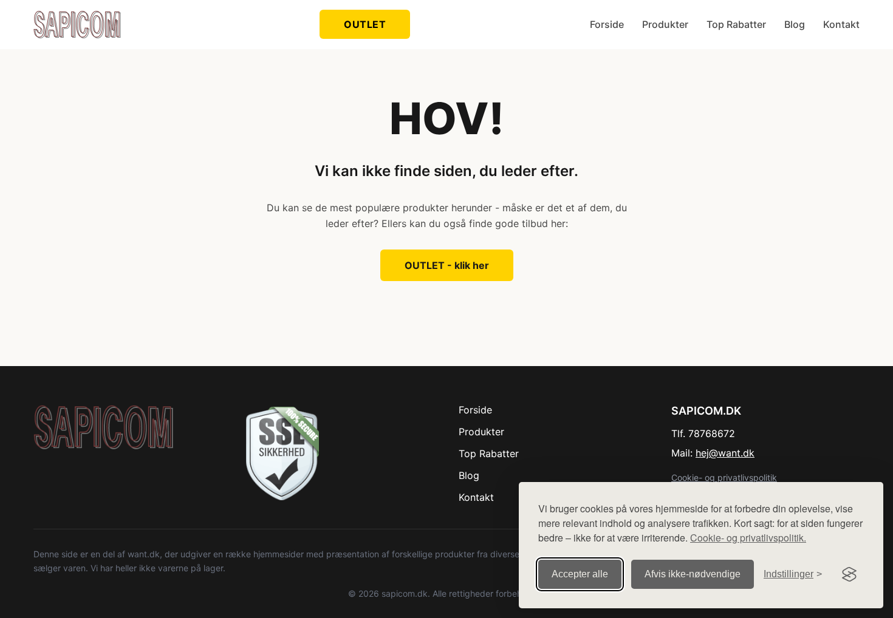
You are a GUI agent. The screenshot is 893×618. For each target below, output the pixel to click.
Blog (794, 24)
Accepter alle (580, 574)
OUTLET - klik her (447, 265)
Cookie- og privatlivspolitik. (748, 538)
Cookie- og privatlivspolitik (724, 477)
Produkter (665, 24)
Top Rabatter (736, 24)
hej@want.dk (725, 453)
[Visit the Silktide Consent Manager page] (849, 574)
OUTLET (365, 24)
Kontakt (841, 24)
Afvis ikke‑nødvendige (693, 574)
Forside (607, 24)
